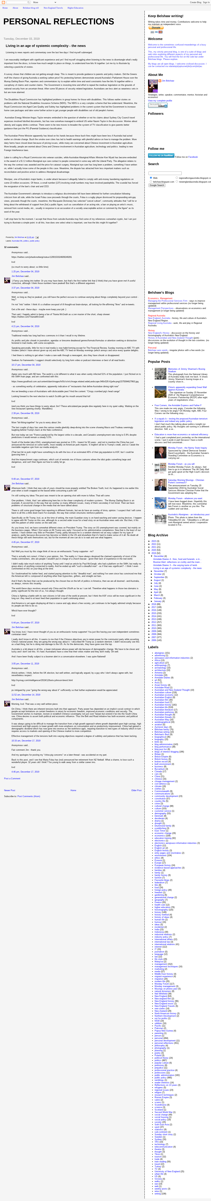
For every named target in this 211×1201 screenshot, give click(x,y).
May (156, 589)
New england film (163, 998)
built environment (163, 764)
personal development (165, 1040)
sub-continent (161, 1132)
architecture (160, 670)
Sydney (158, 1139)
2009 (154, 631)
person (158, 1035)
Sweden (158, 1137)
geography (160, 900)
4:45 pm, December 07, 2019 (25, 542)
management (161, 964)
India (157, 929)
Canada (158, 771)
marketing (159, 969)
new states (160, 1008)
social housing (161, 1117)
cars (157, 774)
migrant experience (164, 976)
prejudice (159, 1068)
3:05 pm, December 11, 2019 (25, 663)
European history (163, 865)
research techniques (164, 1095)
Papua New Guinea (164, 1030)
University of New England (167, 1171)
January (158, 601)
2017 (154, 607)
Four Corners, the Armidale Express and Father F (178, 405)
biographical (160, 737)
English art (160, 848)
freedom (158, 892)
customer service (163, 811)
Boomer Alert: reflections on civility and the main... (177, 562)
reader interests (162, 1082)
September (159, 577)
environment (160, 855)
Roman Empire (162, 1097)
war (156, 1184)
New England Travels (53, 8)
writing (158, 1193)
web (156, 1186)
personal (159, 1038)
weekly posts (161, 1189)
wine (157, 1191)
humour (158, 922)
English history (162, 850)
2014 (154, 616)
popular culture (162, 1063)
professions (160, 1072)
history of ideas (162, 917)
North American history (165, 1013)
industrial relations (163, 934)
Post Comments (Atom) (28, 796)
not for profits (161, 1018)
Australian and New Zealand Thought (172, 690)
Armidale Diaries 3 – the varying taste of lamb (175, 565)
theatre (158, 1149)
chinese (158, 779)
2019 (154, 553)
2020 (154, 550)
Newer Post (9, 790)
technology (160, 1144)
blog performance (163, 747)
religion (158, 1092)
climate (158, 786)
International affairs (164, 939)
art (156, 680)
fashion (158, 877)
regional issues (162, 1090)
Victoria (158, 1179)
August (157, 580)
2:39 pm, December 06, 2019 (25, 413)
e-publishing (160, 828)
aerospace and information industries (172, 658)
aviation (158, 724)
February (158, 598)
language (159, 954)
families (158, 870)
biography (159, 739)
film (156, 885)
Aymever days (161, 727)
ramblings (159, 1080)
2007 (154, 637)
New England (161, 996)
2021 (154, 547)
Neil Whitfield (161, 993)
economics (160, 835)
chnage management (165, 781)
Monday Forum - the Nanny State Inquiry (187, 448)
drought (158, 823)
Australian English (163, 697)
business (159, 766)
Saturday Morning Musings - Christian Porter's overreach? (186, 481)
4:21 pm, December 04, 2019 (25, 326)
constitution (160, 798)
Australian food (162, 702)
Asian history (161, 685)
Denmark (159, 816)
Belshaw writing (162, 732)
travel (157, 1164)
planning (159, 1050)
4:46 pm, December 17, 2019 (25, 772)
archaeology (160, 668)
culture (158, 808)
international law (162, 942)
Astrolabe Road (162, 687)
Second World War (163, 1112)
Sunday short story (164, 1134)
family (157, 872)
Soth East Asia (162, 1124)
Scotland (159, 1109)
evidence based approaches (168, 868)
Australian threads (163, 717)
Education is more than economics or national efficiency (181, 434)
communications (162, 793)
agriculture (160, 663)
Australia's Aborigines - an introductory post (189, 514)
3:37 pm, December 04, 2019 (25, 288)
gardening (159, 895)
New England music (164, 1003)
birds (157, 742)
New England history (164, 1001)
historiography (161, 909)
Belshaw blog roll (31, 8)
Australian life (17, 241)
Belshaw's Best (162, 734)
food (157, 887)
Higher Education (75, 8)
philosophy (160, 1045)
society (158, 1122)
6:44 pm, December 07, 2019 (25, 622)
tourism (158, 1156)
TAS (157, 1142)
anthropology (161, 665)
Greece (158, 902)
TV (156, 1169)
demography (160, 813)
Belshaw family (162, 729)
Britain (158, 754)
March (157, 595)
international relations (165, 944)
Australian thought (163, 714)
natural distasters (163, 991)
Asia (157, 682)
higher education (162, 907)
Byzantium (160, 769)
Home (5, 8)
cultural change (162, 806)
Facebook (193, 157)
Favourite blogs (162, 880)
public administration (164, 1075)
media (157, 971)
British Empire (161, 756)
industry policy (161, 937)
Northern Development (165, 1016)
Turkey (158, 1166)
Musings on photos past (166, 988)
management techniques (166, 966)
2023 (154, 541)
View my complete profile (160, 100)
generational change (164, 897)
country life (160, 801)
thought (158, 1151)
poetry (158, 1053)
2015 (154, 613)
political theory (161, 1058)
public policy (35, 241)
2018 (154, 604)
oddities (158, 1023)
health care (160, 905)
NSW (157, 1021)
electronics (160, 840)
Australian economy (164, 695)
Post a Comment (12, 778)
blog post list (161, 749)
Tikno (157, 1154)
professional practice (164, 1070)
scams (158, 1102)
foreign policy (161, 890)
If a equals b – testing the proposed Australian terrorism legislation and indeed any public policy (181, 419)
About (15, 8)
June (156, 586)
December (159, 556)
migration (159, 979)
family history (161, 875)
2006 (154, 640)
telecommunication (164, 1147)
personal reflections (164, 1043)
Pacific (158, 1026)
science (158, 1107)
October (158, 574)
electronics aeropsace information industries (176, 843)
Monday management (165, 986)
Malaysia (159, 961)
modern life (160, 981)
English (158, 845)
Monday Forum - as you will (181, 464)
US (156, 1176)
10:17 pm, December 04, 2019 (26, 365)
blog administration (164, 744)
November (159, 571)
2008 (154, 634)
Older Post (136, 790)
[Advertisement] (39, 785)
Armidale (159, 675)
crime (157, 803)
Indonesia (159, 932)
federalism (160, 882)
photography (160, 1048)
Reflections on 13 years (166, 1085)
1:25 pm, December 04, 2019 (25, 271)
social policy (160, 1119)
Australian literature (164, 709)
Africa (157, 660)
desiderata (160, 818)
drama (158, 821)
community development (166, 796)
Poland (158, 1055)
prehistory (159, 1065)
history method (162, 914)
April (156, 592)
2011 (154, 625)
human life (160, 919)
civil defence (161, 784)
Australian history (163, 705)
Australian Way (162, 719)
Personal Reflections (58, 21)
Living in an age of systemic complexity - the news (177, 568)
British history (161, 759)
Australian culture (163, 692)
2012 (154, 622)
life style (159, 959)
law (156, 956)
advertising (160, 655)
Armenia (159, 672)
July (156, 583)
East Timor (160, 830)
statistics (159, 1129)
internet (158, 947)
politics (26, 241)
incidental (159, 927)
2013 (154, 619)
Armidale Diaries (162, 677)
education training (163, 838)
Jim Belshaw (18, 276)
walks (157, 1181)
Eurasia (158, 860)
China (157, 776)
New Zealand (161, 1011)
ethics (157, 858)
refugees (159, 1087)
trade (157, 1159)
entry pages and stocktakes (168, 853)
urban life (159, 1174)
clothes (158, 788)
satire (157, 1100)
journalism (159, 951)
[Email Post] (37, 237)
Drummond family (163, 826)
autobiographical (162, 722)
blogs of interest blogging (167, 751)
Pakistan (159, 1028)
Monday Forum (162, 984)
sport (157, 1127)
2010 (154, 628)
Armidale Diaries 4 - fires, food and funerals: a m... (177, 559)
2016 (154, 610)
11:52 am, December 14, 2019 (26, 695)
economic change (163, 833)
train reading (160, 1161)
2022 (154, 544)
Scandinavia (160, 1105)
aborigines (159, 653)
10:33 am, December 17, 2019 (26, 740)
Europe (158, 863)
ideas (157, 924)
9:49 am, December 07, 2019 (25, 479)
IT (156, 949)
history (158, 912)
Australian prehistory (164, 712)
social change (161, 1114)
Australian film (161, 700)
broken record (161, 761)
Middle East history (164, 974)
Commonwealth (162, 791)
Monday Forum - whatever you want (185, 498)
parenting (159, 1033)
